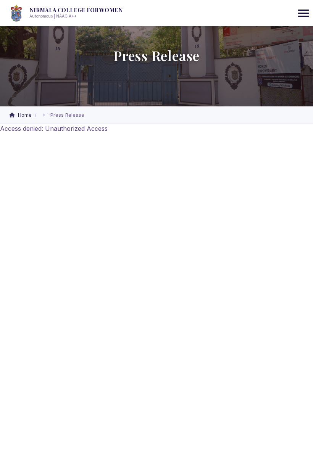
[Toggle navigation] (303, 13)
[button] (44, 115)
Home (24, 115)
